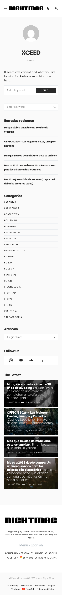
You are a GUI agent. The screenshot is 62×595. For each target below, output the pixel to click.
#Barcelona (11, 208)
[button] (5, 8)
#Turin (8, 305)
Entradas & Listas (46, 558)
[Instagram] (11, 360)
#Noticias (10, 275)
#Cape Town (11, 214)
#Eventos (10, 238)
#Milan (8, 263)
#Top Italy (10, 293)
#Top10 (8, 299)
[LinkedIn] (41, 360)
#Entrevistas (12, 232)
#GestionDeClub (14, 250)
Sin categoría (13, 317)
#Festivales (11, 244)
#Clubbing (10, 220)
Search (45, 90)
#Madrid (9, 256)
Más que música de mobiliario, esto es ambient (30, 155)
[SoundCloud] (31, 360)
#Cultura (10, 226)
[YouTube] (21, 360)
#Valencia (10, 311)
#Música (9, 269)
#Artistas (10, 202)
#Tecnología (12, 287)
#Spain (8, 281)
